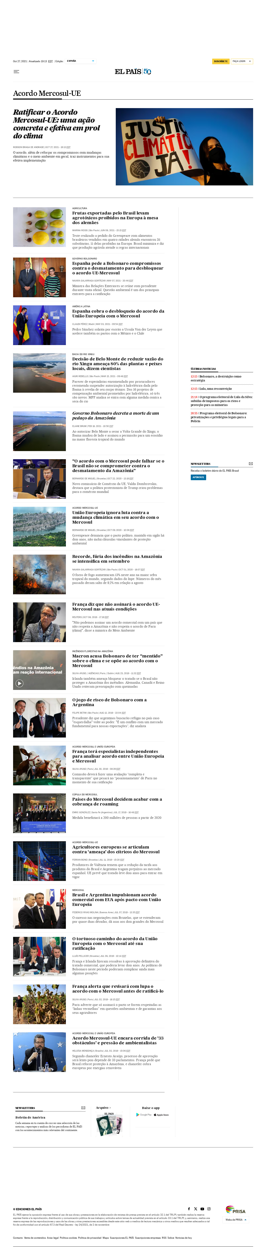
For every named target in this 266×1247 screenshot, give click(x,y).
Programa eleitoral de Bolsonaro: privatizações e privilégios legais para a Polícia (219, 417)
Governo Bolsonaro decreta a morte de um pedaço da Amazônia (115, 416)
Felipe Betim (79, 713)
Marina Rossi (79, 230)
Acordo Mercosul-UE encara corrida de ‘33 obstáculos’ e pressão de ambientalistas (118, 1040)
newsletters (200, 463)
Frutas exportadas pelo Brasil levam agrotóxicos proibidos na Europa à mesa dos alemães (115, 218)
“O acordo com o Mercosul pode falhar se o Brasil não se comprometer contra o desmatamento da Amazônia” (118, 466)
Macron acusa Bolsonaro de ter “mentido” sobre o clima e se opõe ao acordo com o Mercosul (117, 661)
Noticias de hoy (183, 1238)
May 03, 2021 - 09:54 (109, 324)
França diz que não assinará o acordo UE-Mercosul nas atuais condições (116, 607)
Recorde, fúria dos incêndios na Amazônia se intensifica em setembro (117, 559)
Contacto (18, 1238)
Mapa (106, 1238)
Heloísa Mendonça (83, 1051)
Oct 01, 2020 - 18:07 (132, 569)
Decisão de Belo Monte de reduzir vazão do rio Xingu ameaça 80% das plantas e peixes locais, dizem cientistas (117, 364)
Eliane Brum (79, 426)
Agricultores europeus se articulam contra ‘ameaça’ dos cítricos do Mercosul (116, 849)
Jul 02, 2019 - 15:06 (117, 1051)
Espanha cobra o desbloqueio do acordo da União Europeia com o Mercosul (118, 314)
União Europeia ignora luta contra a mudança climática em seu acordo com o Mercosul (115, 518)
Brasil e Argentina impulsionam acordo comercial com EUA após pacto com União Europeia (116, 900)
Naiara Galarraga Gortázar (89, 280)
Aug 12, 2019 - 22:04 (113, 713)
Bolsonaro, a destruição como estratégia (216, 378)
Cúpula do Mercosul (84, 794)
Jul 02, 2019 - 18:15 (107, 999)
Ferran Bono (79, 859)
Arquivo (102, 1107)
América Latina (81, 306)
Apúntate (198, 477)
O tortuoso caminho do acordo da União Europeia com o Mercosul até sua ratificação (115, 944)
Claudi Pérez (79, 324)
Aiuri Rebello (80, 376)
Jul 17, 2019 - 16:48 (126, 812)
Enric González (81, 812)
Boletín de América (30, 1117)
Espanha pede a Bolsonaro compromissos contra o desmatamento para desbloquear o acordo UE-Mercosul (118, 268)
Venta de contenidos (35, 1238)
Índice (171, 1238)
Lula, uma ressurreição (216, 389)
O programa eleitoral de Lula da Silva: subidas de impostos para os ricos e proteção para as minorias (222, 401)
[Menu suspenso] (16, 71)
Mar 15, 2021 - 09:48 (114, 376)
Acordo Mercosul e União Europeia (93, 1033)
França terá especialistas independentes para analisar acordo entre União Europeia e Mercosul (118, 756)
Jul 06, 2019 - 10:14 (113, 956)
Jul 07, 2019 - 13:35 (127, 912)
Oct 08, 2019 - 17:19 (96, 617)
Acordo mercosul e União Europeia (93, 747)
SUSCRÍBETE (221, 61)
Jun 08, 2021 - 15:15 (113, 230)
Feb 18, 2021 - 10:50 (100, 426)
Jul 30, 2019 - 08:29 (107, 769)
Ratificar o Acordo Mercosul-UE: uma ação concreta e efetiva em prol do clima (56, 123)
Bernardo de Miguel (84, 478)
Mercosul (78, 890)
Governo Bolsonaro (84, 259)
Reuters (77, 617)
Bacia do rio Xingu (83, 354)
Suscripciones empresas (148, 1238)
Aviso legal (53, 1238)
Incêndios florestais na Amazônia (92, 651)
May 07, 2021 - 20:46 (120, 280)
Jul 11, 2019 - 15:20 (111, 859)
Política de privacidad (89, 1238)
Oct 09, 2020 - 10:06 (120, 530)
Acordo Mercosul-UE (47, 94)
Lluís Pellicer (80, 956)
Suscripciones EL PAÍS (122, 1238)
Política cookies (68, 1238)
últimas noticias (203, 368)
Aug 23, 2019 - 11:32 (128, 673)
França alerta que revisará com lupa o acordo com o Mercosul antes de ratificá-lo (118, 989)
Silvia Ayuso (79, 673)
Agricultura (79, 208)
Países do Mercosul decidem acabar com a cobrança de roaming (117, 802)
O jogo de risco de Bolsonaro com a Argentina (109, 702)
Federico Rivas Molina (85, 912)
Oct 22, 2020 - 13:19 (120, 478)
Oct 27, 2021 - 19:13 (57, 147)
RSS (164, 1238)
